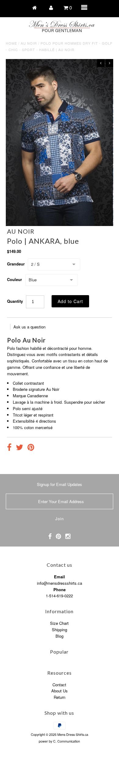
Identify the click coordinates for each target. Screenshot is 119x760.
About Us (59, 691)
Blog (59, 636)
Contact (59, 685)
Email (59, 577)
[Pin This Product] (30, 448)
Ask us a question (29, 327)
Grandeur (16, 264)
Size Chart (59, 623)
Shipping (59, 629)
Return (59, 697)
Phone (59, 589)
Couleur (14, 279)
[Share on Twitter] (19, 448)
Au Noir (29, 43)
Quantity (15, 301)
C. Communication (66, 741)
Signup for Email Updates (59, 484)
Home (11, 43)
